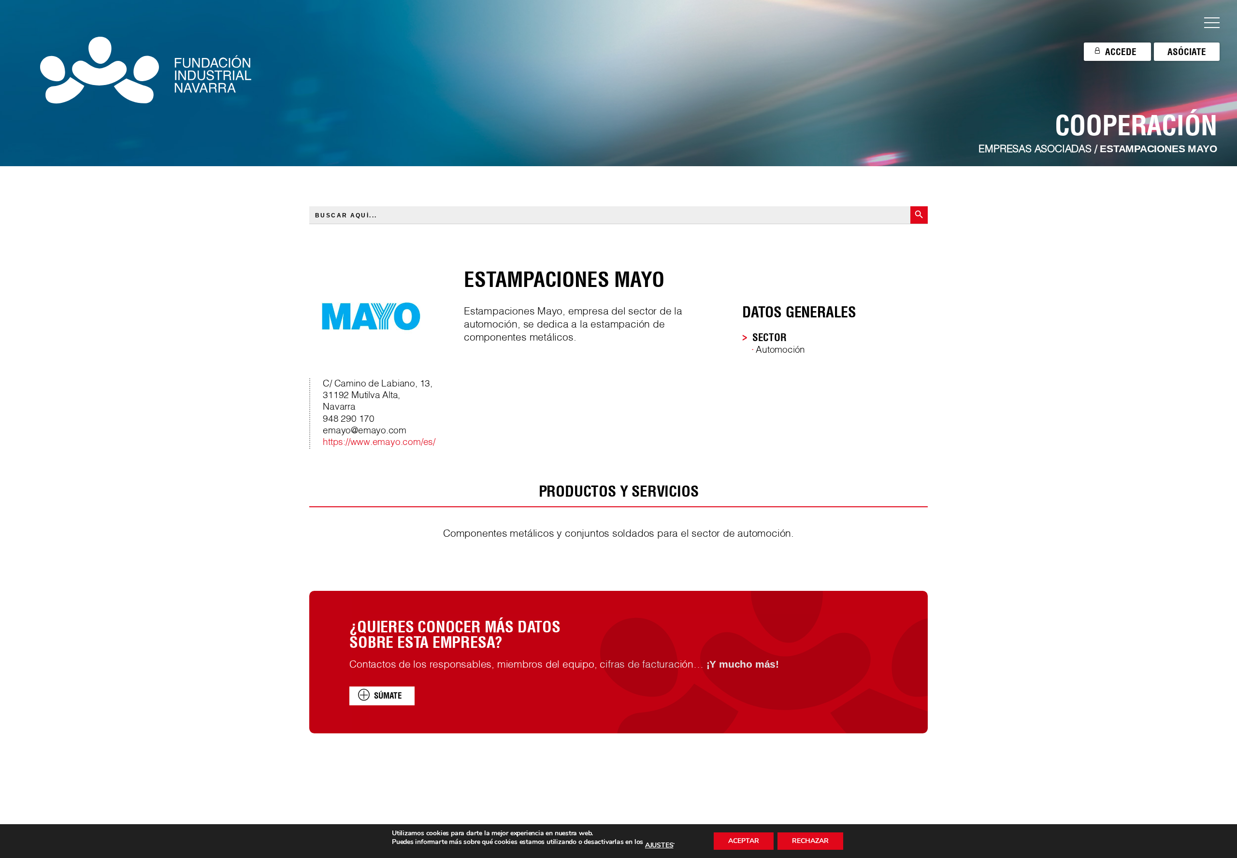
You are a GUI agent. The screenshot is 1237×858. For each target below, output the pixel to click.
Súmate (388, 695)
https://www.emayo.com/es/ (379, 442)
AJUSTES (659, 845)
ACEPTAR (743, 840)
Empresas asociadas (1034, 149)
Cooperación (1136, 125)
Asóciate (1186, 51)
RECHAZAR (810, 840)
